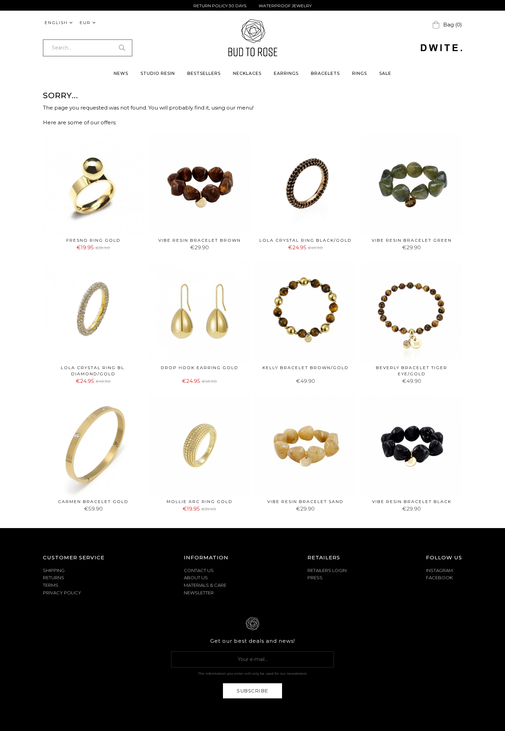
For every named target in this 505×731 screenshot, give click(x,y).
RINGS (359, 73)
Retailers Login (327, 570)
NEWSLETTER (199, 592)
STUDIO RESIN (158, 73)
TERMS (50, 585)
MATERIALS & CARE (205, 585)
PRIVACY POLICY (62, 592)
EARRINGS (286, 73)
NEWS (121, 73)
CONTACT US (199, 570)
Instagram (439, 570)
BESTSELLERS (204, 73)
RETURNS (53, 577)
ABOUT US (196, 577)
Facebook (439, 577)
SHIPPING (54, 570)
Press (315, 577)
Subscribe (252, 691)
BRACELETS (325, 73)
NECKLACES (247, 73)
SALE (385, 73)
